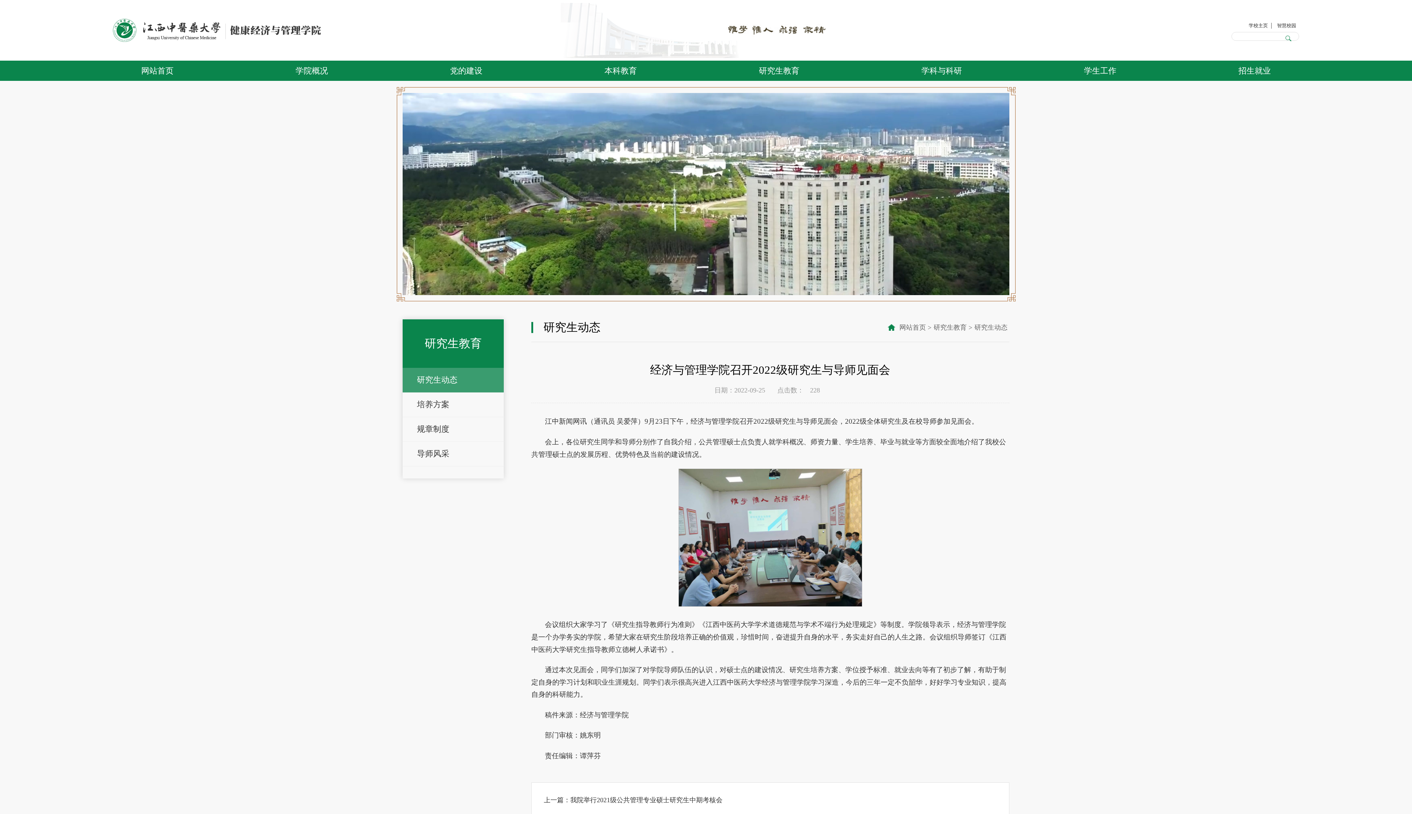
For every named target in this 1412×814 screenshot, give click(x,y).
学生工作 (1100, 70)
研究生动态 (437, 379)
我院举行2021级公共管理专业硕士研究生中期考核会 (646, 800)
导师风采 (433, 453)
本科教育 (621, 70)
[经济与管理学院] (217, 30)
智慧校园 (1282, 24)
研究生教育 (779, 70)
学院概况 (312, 70)
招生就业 (1254, 70)
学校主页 (1244, 24)
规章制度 (433, 429)
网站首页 (157, 70)
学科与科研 (941, 70)
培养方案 (433, 404)
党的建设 (466, 70)
